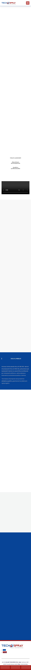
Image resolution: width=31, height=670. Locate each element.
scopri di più (12, 148)
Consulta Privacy (6, 581)
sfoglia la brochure (13, 527)
